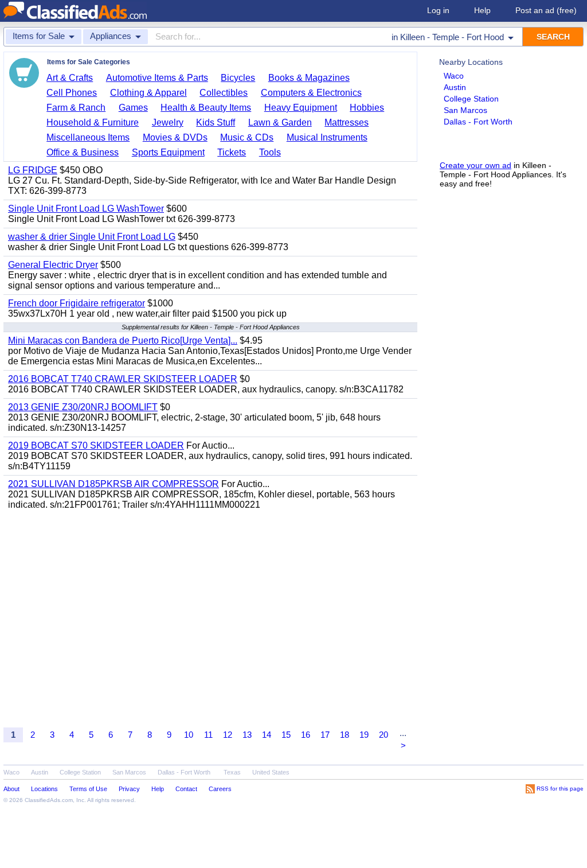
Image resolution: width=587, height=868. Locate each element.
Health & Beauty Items (206, 107)
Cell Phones (71, 93)
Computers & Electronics (311, 93)
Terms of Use (88, 788)
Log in (438, 10)
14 (266, 734)
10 (188, 734)
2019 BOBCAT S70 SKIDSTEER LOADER (96, 445)
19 (364, 734)
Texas (232, 772)
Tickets (231, 152)
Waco (454, 75)
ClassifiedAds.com (49, 800)
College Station (471, 98)
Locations (44, 788)
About (11, 788)
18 (344, 734)
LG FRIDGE (32, 170)
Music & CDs (246, 137)
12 (227, 734)
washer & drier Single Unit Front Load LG (91, 237)
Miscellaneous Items (88, 137)
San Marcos (465, 110)
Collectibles (223, 93)
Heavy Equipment (300, 107)
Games (133, 107)
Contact (186, 788)
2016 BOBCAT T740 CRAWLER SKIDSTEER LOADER (122, 379)
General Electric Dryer (53, 265)
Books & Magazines (309, 78)
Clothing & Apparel (148, 93)
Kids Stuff (215, 122)
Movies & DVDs (175, 137)
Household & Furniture (92, 122)
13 (247, 734)
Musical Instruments (327, 137)
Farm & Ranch (75, 107)
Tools (270, 152)
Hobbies (367, 107)
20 (383, 734)
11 (208, 734)
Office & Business (82, 152)
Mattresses (346, 122)
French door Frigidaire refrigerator (76, 303)
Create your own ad (475, 165)
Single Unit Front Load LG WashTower (86, 208)
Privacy (129, 788)
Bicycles (238, 78)
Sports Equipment (168, 152)
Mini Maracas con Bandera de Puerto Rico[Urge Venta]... (122, 340)
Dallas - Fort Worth (478, 121)
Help (482, 10)
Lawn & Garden (280, 122)
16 (305, 734)
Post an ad (546, 10)
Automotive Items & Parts (157, 78)
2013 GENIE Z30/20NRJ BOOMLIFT (83, 407)
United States (270, 772)
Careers (220, 788)
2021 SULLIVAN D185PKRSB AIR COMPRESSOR (113, 484)
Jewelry (167, 122)
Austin (455, 87)
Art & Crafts (69, 78)
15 (286, 734)
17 (325, 734)
